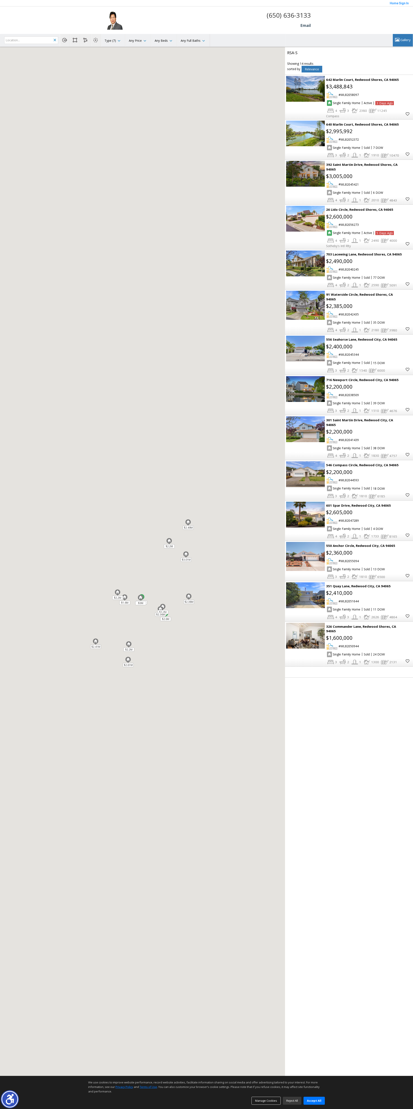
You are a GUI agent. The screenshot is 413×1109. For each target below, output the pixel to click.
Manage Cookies (266, 1101)
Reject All (292, 1101)
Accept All (314, 1101)
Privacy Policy (124, 1087)
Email (305, 25)
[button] (10, 1099)
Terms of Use (148, 1087)
